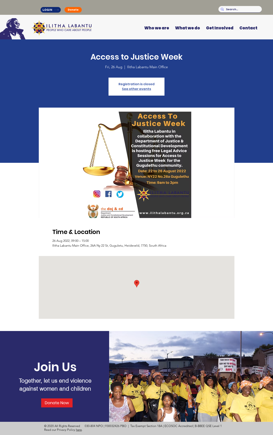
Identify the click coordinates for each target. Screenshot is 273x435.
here (79, 430)
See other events (136, 89)
